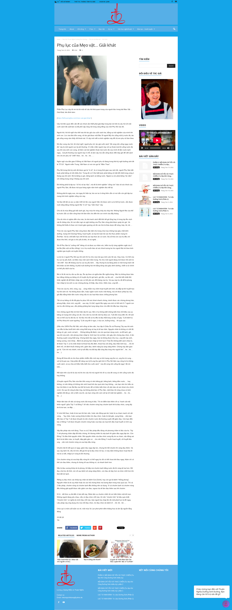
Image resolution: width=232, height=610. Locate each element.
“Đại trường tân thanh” (92, 559)
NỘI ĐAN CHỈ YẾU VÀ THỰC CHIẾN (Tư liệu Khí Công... (163, 175)
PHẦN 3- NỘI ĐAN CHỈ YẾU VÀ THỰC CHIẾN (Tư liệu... (164, 163)
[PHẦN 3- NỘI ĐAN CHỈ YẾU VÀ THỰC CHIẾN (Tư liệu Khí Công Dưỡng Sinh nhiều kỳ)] (145, 165)
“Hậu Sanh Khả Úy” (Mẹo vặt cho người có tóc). (67, 560)
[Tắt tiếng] (168, 148)
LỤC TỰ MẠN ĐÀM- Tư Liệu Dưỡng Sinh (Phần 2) (163, 198)
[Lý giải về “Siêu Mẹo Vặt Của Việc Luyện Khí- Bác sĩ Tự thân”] (122, 549)
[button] (174, 29)
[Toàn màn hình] (172, 148)
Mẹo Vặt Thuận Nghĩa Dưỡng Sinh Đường (74, 39)
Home (58, 39)
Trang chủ (62, 29)
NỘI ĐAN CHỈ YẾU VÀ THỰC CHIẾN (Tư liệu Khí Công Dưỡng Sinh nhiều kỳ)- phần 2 (115, 583)
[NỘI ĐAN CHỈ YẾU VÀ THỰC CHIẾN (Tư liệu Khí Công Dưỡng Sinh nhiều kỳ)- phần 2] (145, 177)
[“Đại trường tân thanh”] (95, 549)
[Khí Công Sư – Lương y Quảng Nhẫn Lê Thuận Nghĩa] (116, 14)
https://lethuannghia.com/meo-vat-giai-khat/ (74, 118)
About (72, 29)
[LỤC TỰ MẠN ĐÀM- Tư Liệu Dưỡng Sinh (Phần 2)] (145, 200)
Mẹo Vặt (102, 29)
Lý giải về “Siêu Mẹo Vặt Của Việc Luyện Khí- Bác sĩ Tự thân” (121, 560)
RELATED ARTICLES (66, 535)
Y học (91, 29)
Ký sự (110, 29)
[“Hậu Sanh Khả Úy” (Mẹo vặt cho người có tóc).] (69, 549)
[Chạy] (142, 148)
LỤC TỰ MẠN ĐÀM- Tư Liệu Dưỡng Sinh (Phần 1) (163, 209)
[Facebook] (172, 1)
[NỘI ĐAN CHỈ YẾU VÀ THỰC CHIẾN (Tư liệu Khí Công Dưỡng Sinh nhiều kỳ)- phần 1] (145, 188)
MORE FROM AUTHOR (86, 535)
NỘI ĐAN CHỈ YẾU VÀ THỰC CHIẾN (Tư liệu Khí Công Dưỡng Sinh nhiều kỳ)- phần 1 (115, 589)
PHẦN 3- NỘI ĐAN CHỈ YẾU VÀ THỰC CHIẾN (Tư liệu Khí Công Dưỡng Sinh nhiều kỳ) (116, 576)
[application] (157, 140)
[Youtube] (175, 1)
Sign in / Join (104, 2)
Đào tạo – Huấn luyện (145, 29)
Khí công (81, 29)
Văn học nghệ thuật (125, 29)
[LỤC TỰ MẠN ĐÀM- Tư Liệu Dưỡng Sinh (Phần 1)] (145, 212)
